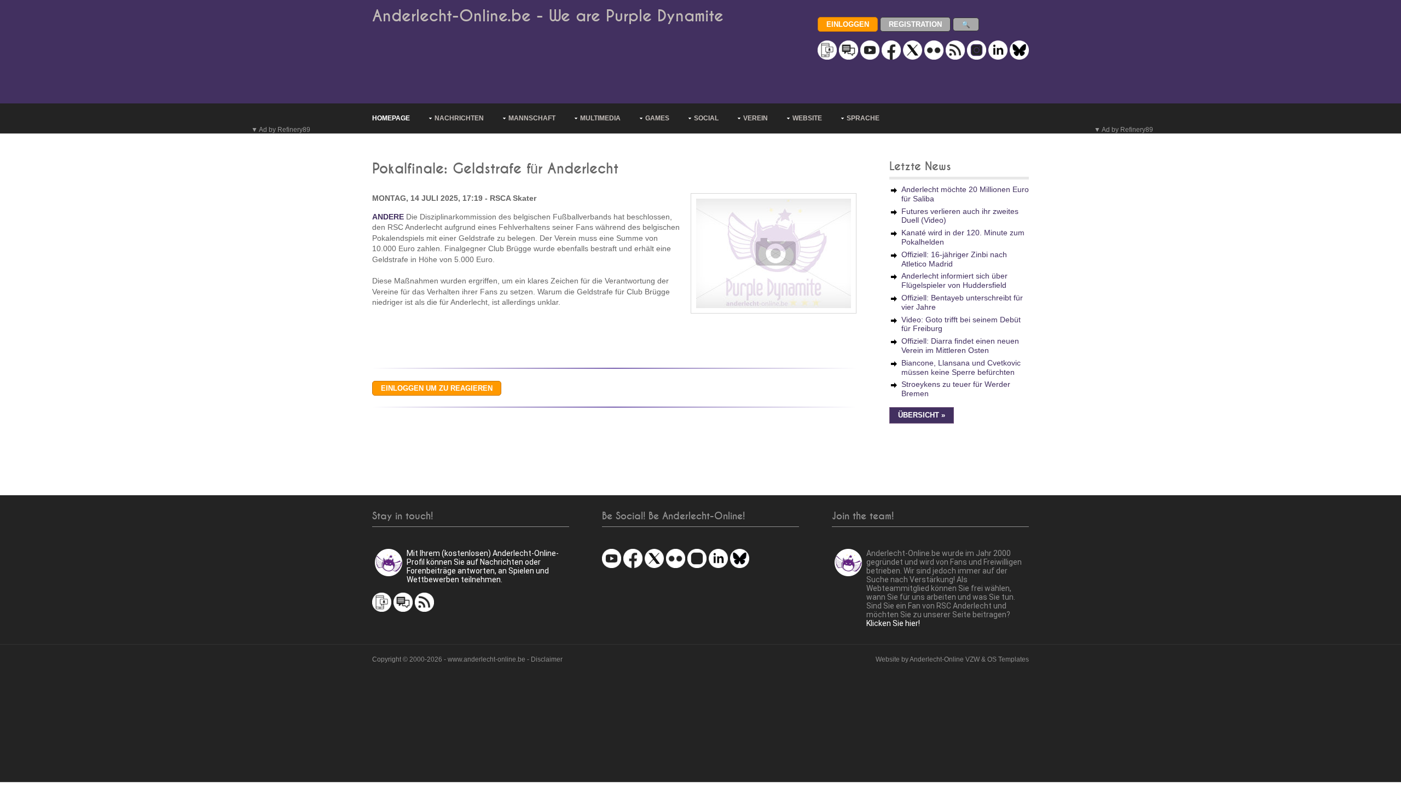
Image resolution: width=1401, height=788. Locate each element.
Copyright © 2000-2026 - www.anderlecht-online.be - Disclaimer (467, 659)
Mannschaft (531, 118)
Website (807, 118)
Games (657, 118)
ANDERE (388, 216)
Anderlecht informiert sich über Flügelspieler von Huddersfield (954, 280)
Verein (755, 118)
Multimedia (600, 118)
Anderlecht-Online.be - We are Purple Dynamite (547, 16)
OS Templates (1008, 659)
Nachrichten (459, 118)
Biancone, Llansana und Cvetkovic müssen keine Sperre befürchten (961, 367)
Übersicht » (921, 415)
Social (706, 118)
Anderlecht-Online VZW (945, 659)
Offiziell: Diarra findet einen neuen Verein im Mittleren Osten (960, 346)
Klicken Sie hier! (893, 623)
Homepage (391, 118)
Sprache (863, 118)
